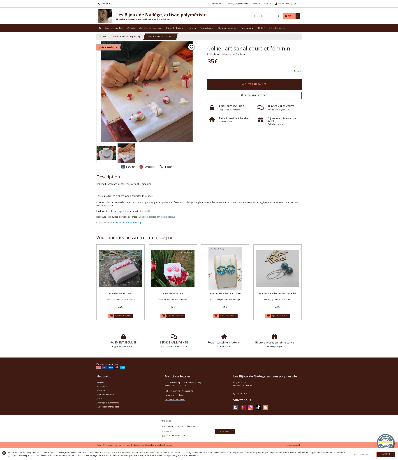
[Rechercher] (278, 16)
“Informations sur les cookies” (110, 455)
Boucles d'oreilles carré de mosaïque (157, 216)
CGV (100, 398)
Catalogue (102, 386)
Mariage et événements (108, 402)
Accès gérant (294, 445)
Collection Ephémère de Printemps (227, 54)
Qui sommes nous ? (106, 394)
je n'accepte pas (361, 454)
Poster (168, 166)
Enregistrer (149, 166)
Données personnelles (175, 399)
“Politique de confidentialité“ (150, 455)
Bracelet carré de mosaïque (130, 222)
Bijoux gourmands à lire (108, 406)
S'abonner (224, 431)
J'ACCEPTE (386, 454)
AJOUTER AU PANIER (254, 84)
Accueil (103, 36)
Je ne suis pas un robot (176, 435)
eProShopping (165, 445)
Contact (267, 3)
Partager (130, 166)
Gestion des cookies (174, 395)
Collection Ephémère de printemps (126, 36)
